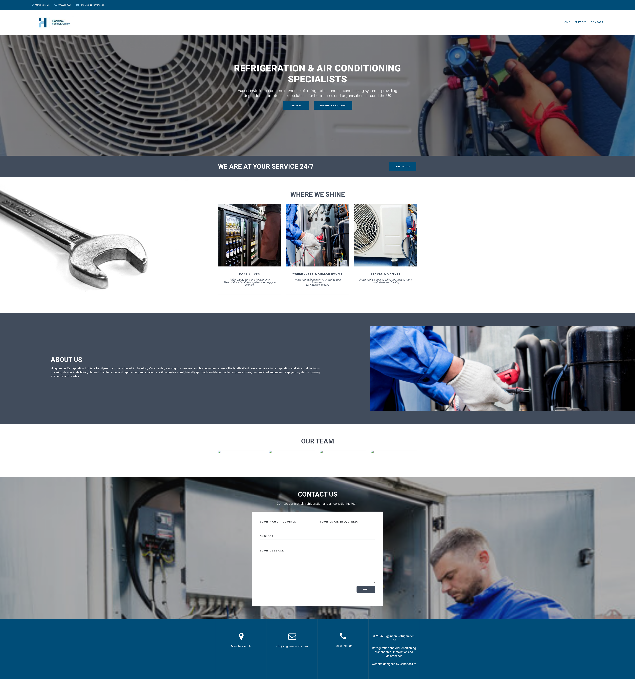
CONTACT (597, 22)
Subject (267, 536)
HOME (566, 22)
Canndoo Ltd (408, 664)
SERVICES (580, 22)
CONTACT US (403, 166)
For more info (249, 235)
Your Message (272, 550)
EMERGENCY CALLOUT (333, 105)
